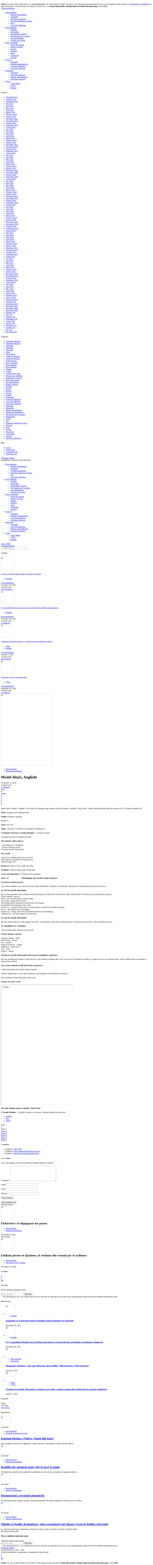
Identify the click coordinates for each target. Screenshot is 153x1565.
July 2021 (9, 155)
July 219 (9, 315)
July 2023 (9, 104)
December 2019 (12, 196)
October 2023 (11, 99)
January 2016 (11, 297)
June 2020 (10, 183)
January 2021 (11, 168)
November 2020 (12, 173)
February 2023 (11, 114)
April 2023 (10, 110)
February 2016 (11, 295)
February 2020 (11, 192)
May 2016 (10, 289)
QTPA (13, 86)
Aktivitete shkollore (18, 68)
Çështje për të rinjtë (18, 40)
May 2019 (10, 211)
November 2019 (12, 198)
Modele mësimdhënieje (19, 64)
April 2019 (10, 213)
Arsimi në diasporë (13, 356)
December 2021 (12, 145)
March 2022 (10, 138)
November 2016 (12, 276)
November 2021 (12, 147)
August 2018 (11, 231)
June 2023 (10, 106)
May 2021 (10, 160)
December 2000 (12, 310)
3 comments (5, 787)
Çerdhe (8, 371)
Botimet (13, 88)
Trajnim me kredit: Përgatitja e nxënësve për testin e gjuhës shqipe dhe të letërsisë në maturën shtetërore (56, 1389)
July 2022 (9, 129)
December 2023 (12, 97)
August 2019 (11, 205)
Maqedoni (9, 71)
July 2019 (9, 207)
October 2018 (11, 226)
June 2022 (10, 132)
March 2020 (10, 190)
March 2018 (10, 241)
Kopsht (8, 391)
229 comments (6, 589)
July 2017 (9, 259)
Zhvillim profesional (18, 19)
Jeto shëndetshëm (17, 38)
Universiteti (10, 434)
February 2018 (11, 244)
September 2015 (12, 304)
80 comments (6, 659)
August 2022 (11, 127)
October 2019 (11, 201)
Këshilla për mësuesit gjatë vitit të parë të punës (30, 1467)
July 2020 (9, 181)
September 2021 (12, 151)
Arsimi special (11, 361)
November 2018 (12, 224)
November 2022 (12, 121)
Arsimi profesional (13, 359)
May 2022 (10, 134)
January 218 (10, 323)
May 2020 (10, 185)
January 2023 (11, 117)
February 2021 (11, 166)
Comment (5, 1180)
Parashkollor (10, 417)
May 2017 (10, 263)
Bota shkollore (11, 12)
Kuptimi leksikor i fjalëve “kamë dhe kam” (27, 1438)
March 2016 (10, 293)
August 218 (10, 321)
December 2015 (12, 300)
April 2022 (10, 136)
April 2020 (10, 188)
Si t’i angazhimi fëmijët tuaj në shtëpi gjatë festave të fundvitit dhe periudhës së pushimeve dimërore (30, 608)
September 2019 (12, 203)
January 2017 (11, 272)
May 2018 (10, 237)
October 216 (10, 328)
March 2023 (10, 112)
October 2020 (11, 175)
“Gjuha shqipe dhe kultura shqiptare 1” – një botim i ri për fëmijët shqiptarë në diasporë (27, 641)
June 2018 (10, 235)
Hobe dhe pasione (17, 45)
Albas (8, 81)
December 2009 (12, 308)
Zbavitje (14, 58)
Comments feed (12, 452)
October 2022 (11, 123)
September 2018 (12, 229)
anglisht (9, 1116)
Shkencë (14, 51)
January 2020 (11, 194)
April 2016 (10, 291)
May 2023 (10, 108)
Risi (12, 23)
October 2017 (11, 252)
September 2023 (12, 101)
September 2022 (12, 125)
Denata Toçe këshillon (14, 376)
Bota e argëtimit (12, 43)
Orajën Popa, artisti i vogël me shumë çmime (14, 677)
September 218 (11, 319)
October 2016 (11, 278)
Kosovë (9, 60)
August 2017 (11, 257)
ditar (7, 1118)
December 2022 (12, 119)
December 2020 (12, 170)
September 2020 (12, 177)
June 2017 (10, 261)
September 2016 (12, 280)
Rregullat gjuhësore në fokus (21, 21)
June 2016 (10, 287)
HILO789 (17, 1149)
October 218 (10, 317)
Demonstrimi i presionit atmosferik (22, 1495)
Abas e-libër (5, 544)
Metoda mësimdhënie (19, 15)
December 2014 (12, 306)
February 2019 (11, 218)
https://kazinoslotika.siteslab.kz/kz (26, 1153)
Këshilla (14, 30)
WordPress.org (11, 454)
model (8, 1121)
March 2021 (10, 164)
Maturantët (10, 408)
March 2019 (10, 216)
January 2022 (11, 142)
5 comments (5, 623)
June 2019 (10, 209)
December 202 (11, 332)
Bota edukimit (11, 28)
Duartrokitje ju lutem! (19, 34)
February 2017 (11, 269)
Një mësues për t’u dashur (20, 36)
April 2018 (10, 239)
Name (3, 1185)
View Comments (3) (9, 1202)
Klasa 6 (8, 389)
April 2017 (10, 265)
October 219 (10, 312)
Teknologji (15, 56)
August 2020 (11, 179)
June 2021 (10, 157)
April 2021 (10, 162)
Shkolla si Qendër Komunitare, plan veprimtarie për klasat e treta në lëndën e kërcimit (54, 1524)
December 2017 (12, 248)
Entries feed (10, 450)
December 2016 (12, 274)
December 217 (11, 325)
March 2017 (10, 267)
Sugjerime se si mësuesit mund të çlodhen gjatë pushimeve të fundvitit (21, 574)
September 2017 (12, 254)
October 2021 (11, 149)
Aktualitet (14, 17)
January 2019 (11, 220)
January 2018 (11, 246)
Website (4, 1193)
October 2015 (11, 302)
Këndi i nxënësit (17, 47)
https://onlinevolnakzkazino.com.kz (27, 1151)
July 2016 (9, 285)
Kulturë (13, 49)
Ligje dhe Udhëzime (18, 25)
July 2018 (9, 233)
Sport (13, 53)
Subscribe (28, 1294)
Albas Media (15, 84)
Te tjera (8, 430)
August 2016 (11, 282)
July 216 (9, 330)
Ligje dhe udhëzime (18, 66)
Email (3, 1189)
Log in (8, 448)
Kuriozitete (15, 32)
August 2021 (11, 153)
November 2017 (12, 250)
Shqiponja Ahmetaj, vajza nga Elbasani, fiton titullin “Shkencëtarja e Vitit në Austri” (47, 1366)
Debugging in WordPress (139, 4)
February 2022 (11, 140)
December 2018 (12, 222)
